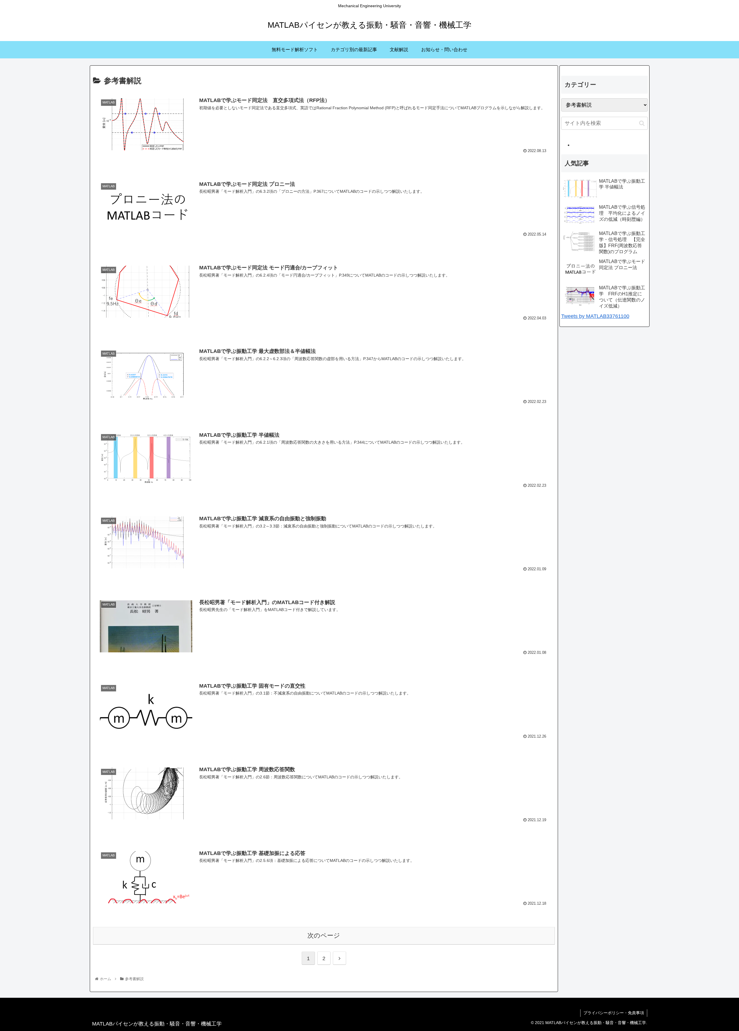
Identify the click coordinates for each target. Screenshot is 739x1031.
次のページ (323, 935)
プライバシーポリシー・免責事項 (613, 1012)
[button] (642, 123)
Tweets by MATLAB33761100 (595, 316)
